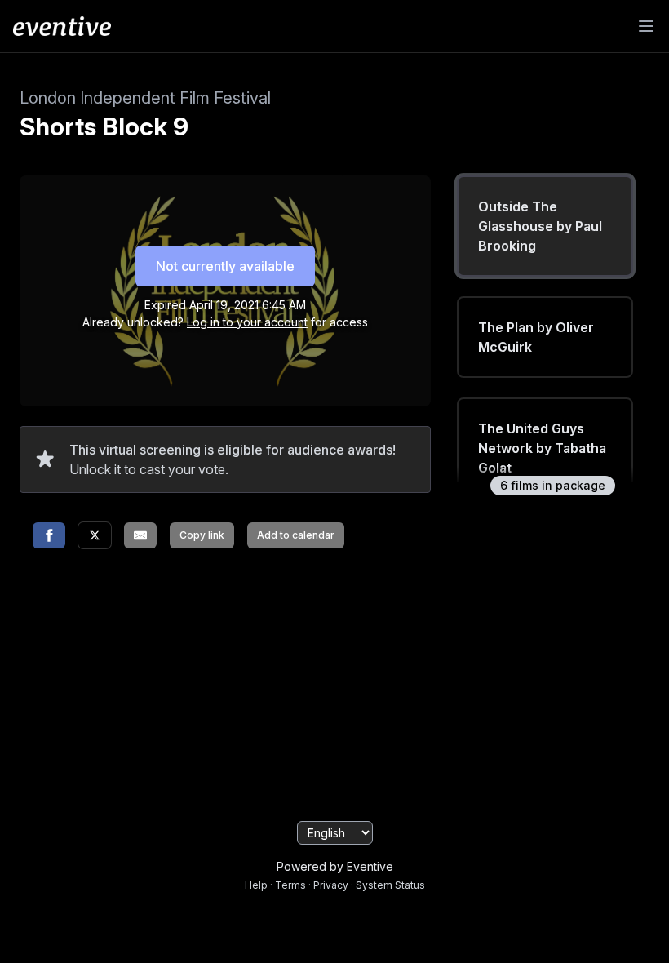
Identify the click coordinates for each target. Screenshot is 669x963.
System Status (390, 885)
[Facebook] (49, 535)
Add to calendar (295, 535)
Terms (290, 885)
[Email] (140, 535)
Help (256, 885)
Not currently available (225, 266)
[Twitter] (94, 535)
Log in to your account (247, 322)
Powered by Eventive (335, 866)
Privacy (330, 885)
